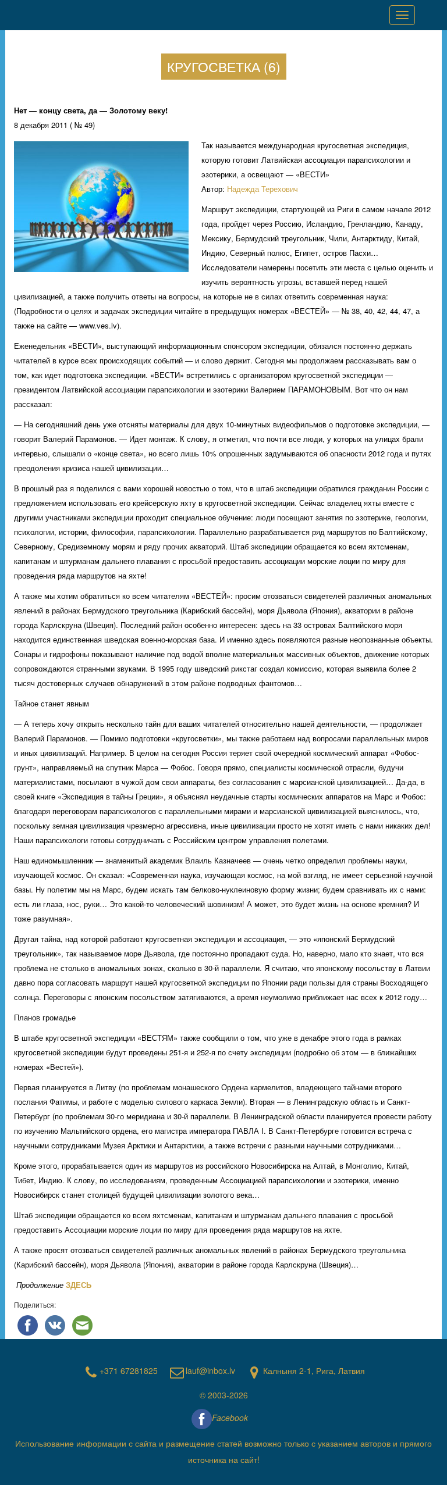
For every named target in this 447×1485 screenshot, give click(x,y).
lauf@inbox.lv (210, 1370)
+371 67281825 (129, 1370)
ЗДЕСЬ (78, 1284)
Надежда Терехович (262, 188)
